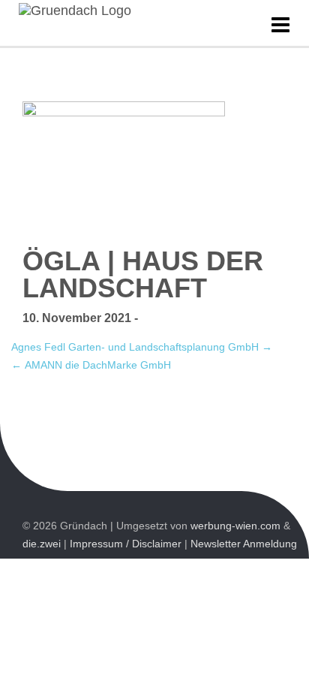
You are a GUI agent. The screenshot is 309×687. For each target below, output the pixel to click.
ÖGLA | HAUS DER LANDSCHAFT (142, 274)
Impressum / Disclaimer (126, 544)
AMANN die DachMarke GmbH (91, 365)
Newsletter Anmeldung (243, 544)
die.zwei (41, 544)
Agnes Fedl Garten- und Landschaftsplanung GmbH (141, 347)
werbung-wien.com (235, 526)
